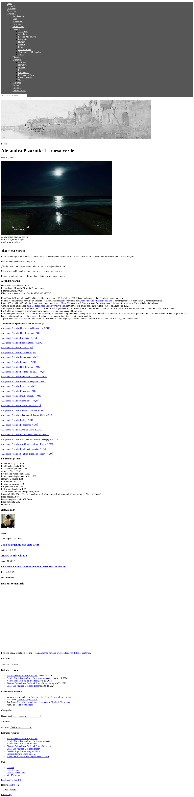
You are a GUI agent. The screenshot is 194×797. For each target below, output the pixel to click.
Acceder (10, 767)
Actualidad (23, 31)
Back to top (6, 794)
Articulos (22, 62)
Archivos (5, 727)
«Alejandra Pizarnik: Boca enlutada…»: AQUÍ (22, 343)
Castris (12, 785)
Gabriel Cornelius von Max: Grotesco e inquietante (30, 678)
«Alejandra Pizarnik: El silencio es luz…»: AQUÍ (23, 372)
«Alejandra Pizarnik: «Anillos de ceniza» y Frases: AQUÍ (27, 444)
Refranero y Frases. (27, 75)
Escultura (16, 24)
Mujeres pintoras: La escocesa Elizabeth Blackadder (46, 702)
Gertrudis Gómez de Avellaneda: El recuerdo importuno (33, 566)
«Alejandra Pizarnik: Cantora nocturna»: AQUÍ (22, 410)
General (16, 29)
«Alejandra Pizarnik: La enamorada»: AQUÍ (21, 405)
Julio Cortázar (33, 306)
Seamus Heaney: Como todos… (21, 754)
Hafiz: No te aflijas (24, 705)
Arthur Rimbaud (86, 300)
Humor (21, 42)
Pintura (15, 85)
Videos (21, 54)
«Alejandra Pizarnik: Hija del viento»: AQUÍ (21, 333)
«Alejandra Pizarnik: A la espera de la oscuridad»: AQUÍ (26, 415)
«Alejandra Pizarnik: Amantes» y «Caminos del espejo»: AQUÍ (30, 439)
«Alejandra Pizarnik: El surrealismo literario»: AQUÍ (25, 434)
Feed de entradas (14, 770)
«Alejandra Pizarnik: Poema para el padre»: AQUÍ (23, 381)
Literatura (16, 60)
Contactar (11, 8)
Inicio (9, 3)
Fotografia (22, 39)
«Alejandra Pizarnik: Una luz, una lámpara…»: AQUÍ (25, 328)
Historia (16, 57)
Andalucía (22, 34)
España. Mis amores (27, 37)
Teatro (21, 80)
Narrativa (22, 65)
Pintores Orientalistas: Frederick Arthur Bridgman (29, 683)
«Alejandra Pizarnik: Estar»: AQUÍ (17, 347)
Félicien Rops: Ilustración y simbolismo (24, 751)
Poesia (21, 70)
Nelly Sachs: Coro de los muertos (22, 681)
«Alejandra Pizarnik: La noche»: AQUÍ (18, 362)
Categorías (11, 14)
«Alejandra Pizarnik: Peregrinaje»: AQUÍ (19, 357)
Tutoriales (16, 88)
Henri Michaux (68, 303)
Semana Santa (24, 49)
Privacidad (11, 11)
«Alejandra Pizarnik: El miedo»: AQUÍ (18, 386)
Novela (21, 67)
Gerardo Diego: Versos (27, 699)
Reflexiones (23, 72)
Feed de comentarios (16, 772)
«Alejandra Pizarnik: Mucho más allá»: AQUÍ (21, 396)
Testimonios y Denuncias (29, 52)
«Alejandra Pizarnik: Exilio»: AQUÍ (17, 420)
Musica (21, 44)
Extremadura (18, 26)
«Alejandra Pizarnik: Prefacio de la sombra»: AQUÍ (24, 376)
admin (3, 533)
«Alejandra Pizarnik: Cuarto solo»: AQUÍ (19, 400)
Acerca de (11, 6)
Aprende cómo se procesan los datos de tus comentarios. (65, 653)
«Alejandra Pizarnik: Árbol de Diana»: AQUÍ (22, 429)
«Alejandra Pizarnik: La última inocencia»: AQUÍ (23, 449)
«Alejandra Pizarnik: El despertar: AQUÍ (19, 425)
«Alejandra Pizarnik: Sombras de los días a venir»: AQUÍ (27, 454)
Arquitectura (18, 16)
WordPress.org (13, 775)
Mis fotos (16, 83)
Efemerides (17, 21)
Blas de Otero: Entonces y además (22, 675)
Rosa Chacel (46, 306)
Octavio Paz (59, 306)
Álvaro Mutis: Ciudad (14, 555)
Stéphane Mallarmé (104, 300)
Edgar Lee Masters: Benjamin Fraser (23, 686)
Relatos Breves (25, 77)
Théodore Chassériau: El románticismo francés (51, 697)
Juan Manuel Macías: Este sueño (20, 544)
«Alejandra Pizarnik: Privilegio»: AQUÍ (19, 338)
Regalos (21, 47)
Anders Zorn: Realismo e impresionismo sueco (28, 756)
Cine (14, 19)
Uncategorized (19, 90)
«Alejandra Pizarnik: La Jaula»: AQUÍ (18, 352)
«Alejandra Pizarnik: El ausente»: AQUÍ (19, 391)
